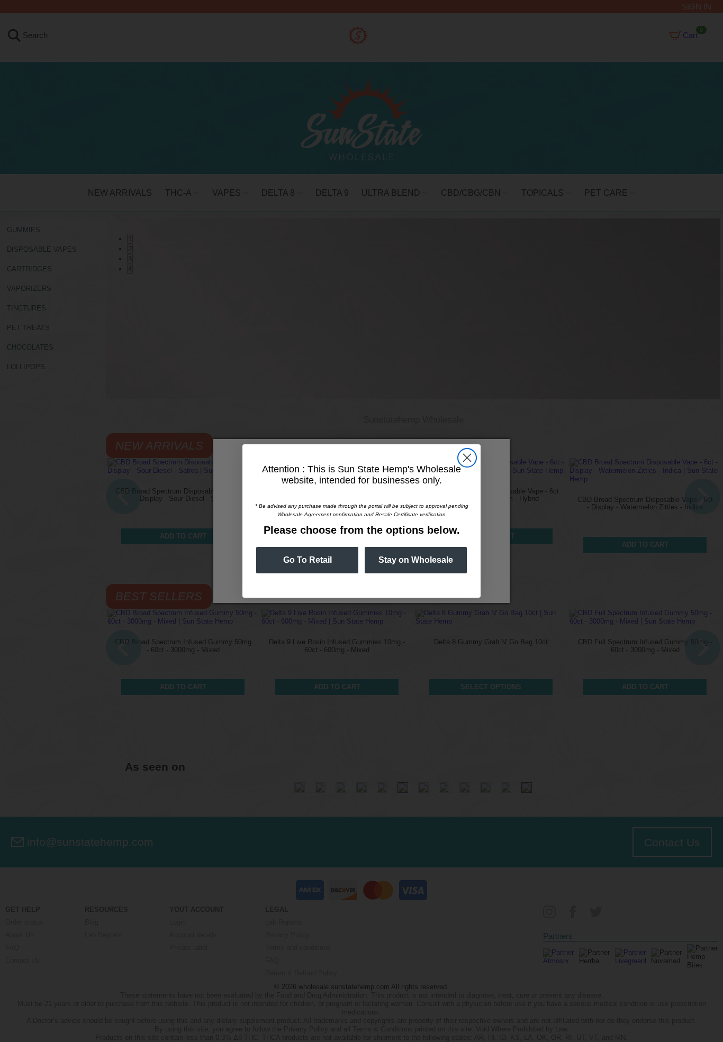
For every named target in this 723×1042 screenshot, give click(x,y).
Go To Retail (307, 559)
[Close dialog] (467, 458)
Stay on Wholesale (415, 559)
